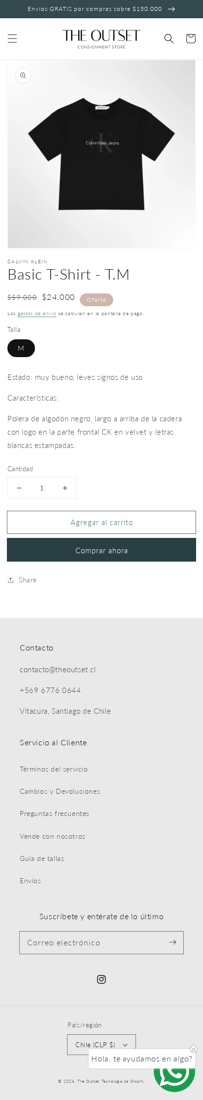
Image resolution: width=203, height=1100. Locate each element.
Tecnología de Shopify (123, 1081)
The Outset (88, 1081)
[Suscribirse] (172, 942)
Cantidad (20, 469)
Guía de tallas (42, 858)
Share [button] (28, 579)
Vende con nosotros (53, 836)
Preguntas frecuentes (55, 813)
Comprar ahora (101, 550)
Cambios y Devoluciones (60, 791)
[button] (12, 38)
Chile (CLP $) (95, 1045)
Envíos (30, 880)
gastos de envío (37, 313)
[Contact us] (174, 1071)
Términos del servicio (54, 769)
